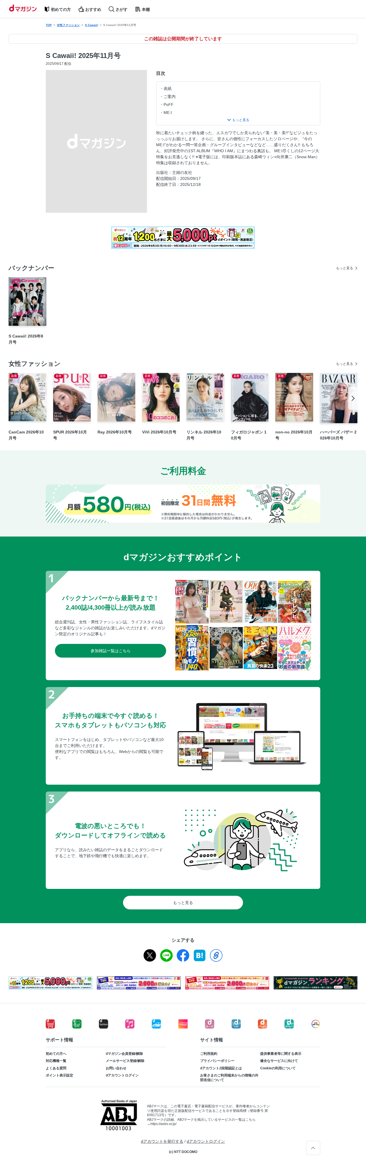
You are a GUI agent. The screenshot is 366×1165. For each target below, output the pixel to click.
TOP (49, 25)
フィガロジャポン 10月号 (248, 435)
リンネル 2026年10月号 (203, 435)
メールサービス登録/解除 (125, 1061)
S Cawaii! (91, 25)
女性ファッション (68, 25)
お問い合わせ (116, 1068)
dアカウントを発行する (162, 1141)
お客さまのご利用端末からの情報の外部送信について (229, 1077)
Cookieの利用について (278, 1068)
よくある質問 (56, 1068)
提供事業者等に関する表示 (280, 1054)
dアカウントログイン (122, 1075)
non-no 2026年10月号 (294, 435)
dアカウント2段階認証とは (221, 1068)
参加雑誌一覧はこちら (111, 650)
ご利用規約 (208, 1054)
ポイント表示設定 (59, 1075)
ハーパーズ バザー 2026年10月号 (338, 435)
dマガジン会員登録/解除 (124, 1054)
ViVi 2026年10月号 (159, 432)
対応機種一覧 (56, 1061)
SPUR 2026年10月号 (70, 435)
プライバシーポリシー (217, 1061)
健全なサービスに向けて (279, 1061)
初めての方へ (56, 1054)
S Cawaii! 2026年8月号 (26, 339)
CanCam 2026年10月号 (26, 435)
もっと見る (344, 268)
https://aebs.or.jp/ (163, 1124)
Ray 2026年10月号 (115, 432)
